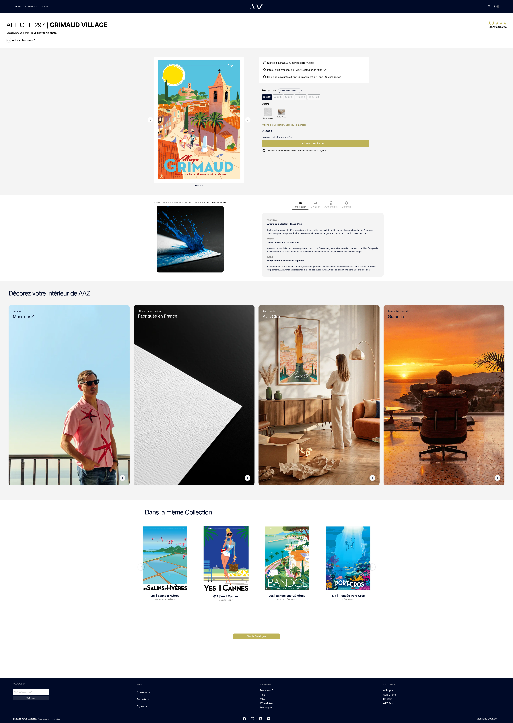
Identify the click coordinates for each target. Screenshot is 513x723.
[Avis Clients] (489, 23)
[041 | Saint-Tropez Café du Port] (348, 558)
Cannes (158, 602)
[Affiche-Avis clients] (319, 395)
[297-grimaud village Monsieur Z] (199, 120)
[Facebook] (244, 719)
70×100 (300, 97)
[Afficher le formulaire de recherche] (489, 6)
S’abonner (30, 698)
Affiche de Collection (181, 202)
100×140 (314, 97)
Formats (141, 699)
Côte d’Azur (198, 202)
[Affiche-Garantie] (444, 395)
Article (45, 6)
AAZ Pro (387, 703)
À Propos (388, 690)
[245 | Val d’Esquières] (287, 558)
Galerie (166, 202)
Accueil (157, 202)
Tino (262, 694)
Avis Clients (390, 694)
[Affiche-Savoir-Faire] (194, 395)
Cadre (265, 103)
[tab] (196, 185)
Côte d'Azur (168, 602)
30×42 (267, 97)
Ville (262, 698)
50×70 (289, 97)
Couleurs (142, 692)
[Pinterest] (269, 719)
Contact (387, 698)
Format (266, 90)
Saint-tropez (354, 600)
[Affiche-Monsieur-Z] (69, 395)
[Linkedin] (260, 719)
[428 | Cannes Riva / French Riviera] (165, 558)
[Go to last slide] (150, 120)
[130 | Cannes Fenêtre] (226, 558)
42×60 (278, 97)
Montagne (266, 707)
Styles (140, 706)
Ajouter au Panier (313, 143)
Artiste (18, 6)
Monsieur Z (266, 690)
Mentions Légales (487, 718)
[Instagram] (252, 719)
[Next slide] (247, 120)
